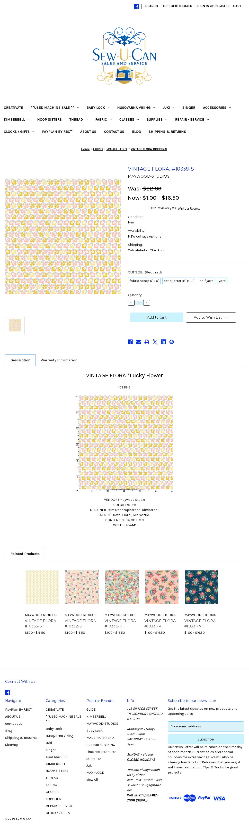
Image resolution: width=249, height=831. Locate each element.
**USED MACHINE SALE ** (52, 107)
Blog (136, 131)
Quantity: (135, 295)
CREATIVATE (13, 107)
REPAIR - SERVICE (189, 119)
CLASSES (126, 119)
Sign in (203, 6)
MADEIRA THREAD (100, 738)
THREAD (76, 119)
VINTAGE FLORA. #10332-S (81, 623)
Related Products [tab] (25, 553)
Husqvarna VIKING (100, 745)
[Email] (138, 341)
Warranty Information (59, 360)
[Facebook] (136, 6)
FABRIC (101, 119)
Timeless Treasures (101, 752)
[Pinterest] (171, 341)
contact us (114, 131)
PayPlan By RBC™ (57, 131)
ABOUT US (88, 131)
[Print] (146, 341)
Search (151, 6)
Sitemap (11, 745)
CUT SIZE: (145, 272)
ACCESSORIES (214, 107)
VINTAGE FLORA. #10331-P (160, 623)
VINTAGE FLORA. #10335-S (41, 623)
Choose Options (42, 591)
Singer (188, 107)
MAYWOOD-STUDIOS (102, 724)
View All (92, 780)
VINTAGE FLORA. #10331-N (200, 623)
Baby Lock (96, 107)
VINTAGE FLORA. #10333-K (121, 623)
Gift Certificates (177, 6)
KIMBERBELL (14, 119)
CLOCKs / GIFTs (17, 131)
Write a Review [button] (189, 208)
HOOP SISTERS (49, 119)
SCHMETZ (93, 759)
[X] (155, 341)
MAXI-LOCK (95, 773)
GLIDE (91, 710)
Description (20, 360)
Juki (166, 107)
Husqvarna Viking (134, 107)
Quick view (38, 581)
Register (222, 6)
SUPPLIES (155, 119)
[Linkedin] (163, 341)
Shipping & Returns (167, 131)
